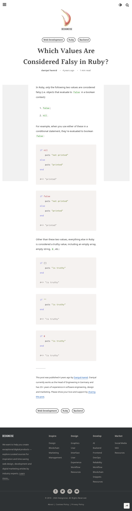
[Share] (127, 506)
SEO (117, 447)
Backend (84, 39)
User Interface (75, 450)
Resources (76, 471)
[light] (120, 5)
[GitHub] (69, 491)
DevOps (97, 457)
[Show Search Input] (127, 5)
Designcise (63, 498)
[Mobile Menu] (4, 4)
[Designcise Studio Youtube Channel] (76, 491)
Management (55, 457)
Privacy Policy (77, 504)
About (50, 504)
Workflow (75, 467)
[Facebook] (55, 491)
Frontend (97, 452)
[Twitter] (62, 491)
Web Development (53, 39)
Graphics (75, 442)
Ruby (71, 39)
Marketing (54, 452)
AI (94, 442)
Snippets (97, 476)
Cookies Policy (62, 504)
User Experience (76, 460)
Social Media (121, 442)
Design (52, 442)
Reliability (97, 462)
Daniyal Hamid (49, 70)
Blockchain (54, 447)
